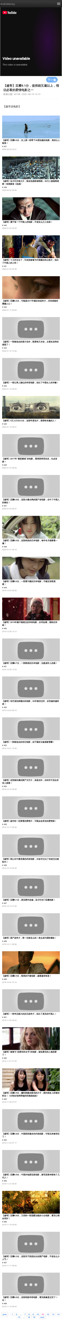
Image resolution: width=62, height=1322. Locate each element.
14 (58, 1314)
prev (5, 1314)
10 (38, 1314)
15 (19, 1317)
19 (34, 1317)
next (42, 1317)
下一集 (52, 80)
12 (48, 1314)
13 (53, 1314)
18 (29, 1317)
